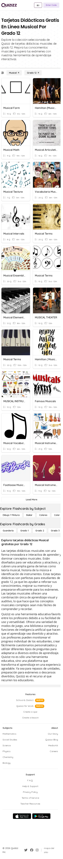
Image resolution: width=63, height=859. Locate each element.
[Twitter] (25, 850)
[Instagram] (37, 850)
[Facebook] (31, 850)
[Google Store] (41, 816)
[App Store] (22, 816)
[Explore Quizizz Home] (9, 5)
